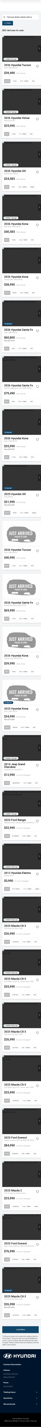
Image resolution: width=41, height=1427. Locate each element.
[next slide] (39, 48)
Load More (20, 1329)
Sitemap (34, 1421)
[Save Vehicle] (37, 66)
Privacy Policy (25, 1421)
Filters (8, 23)
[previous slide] (3, 48)
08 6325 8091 (8, 1386)
